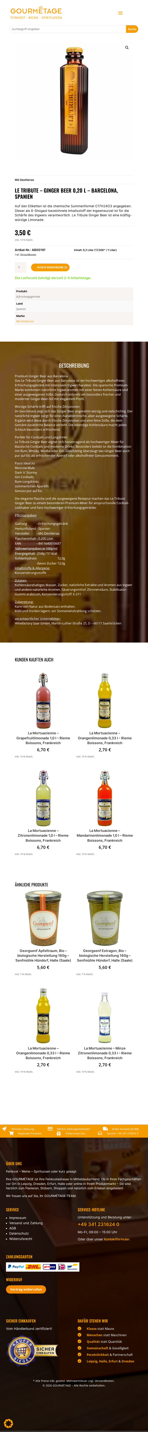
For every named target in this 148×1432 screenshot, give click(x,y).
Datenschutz (19, 1233)
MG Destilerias (24, 179)
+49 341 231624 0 (127, 1133)
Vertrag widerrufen (26, 1289)
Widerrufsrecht (20, 1239)
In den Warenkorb (50, 267)
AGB (12, 1228)
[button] (127, 47)
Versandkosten (28, 254)
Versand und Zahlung (26, 1223)
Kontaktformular (117, 1239)
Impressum (17, 1218)
